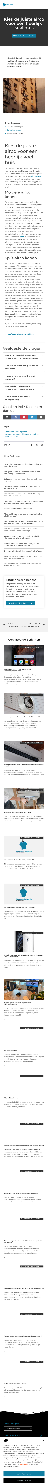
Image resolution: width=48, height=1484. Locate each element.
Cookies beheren (24, 1480)
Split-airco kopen (14, 130)
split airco (14, 437)
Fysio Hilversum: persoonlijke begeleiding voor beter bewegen (24, 465)
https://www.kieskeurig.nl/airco (19, 334)
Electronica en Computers (24, 35)
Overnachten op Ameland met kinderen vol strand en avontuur (22, 565)
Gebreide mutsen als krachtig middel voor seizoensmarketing (22, 487)
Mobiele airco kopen (15, 127)
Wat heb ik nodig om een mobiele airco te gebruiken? (24, 388)
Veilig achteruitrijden (11, 1098)
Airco (7, 434)
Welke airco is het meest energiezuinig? (24, 398)
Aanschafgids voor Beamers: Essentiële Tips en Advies (22, 717)
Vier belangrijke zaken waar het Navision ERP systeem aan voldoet (23, 1241)
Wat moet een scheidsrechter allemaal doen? (19, 907)
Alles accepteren (24, 1474)
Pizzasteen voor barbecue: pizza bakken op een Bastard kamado (22, 495)
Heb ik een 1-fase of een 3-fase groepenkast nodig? (21, 1193)
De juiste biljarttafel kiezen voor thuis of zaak (23, 551)
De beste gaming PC (11, 1050)
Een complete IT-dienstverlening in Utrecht (19, 860)
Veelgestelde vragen (15, 133)
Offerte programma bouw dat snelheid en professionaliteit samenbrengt (22, 530)
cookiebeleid (23, 1464)
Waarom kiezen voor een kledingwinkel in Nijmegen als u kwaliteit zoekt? (22, 537)
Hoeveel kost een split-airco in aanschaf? (24, 377)
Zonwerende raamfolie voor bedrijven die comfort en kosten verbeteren (21, 544)
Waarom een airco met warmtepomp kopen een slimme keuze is (23, 765)
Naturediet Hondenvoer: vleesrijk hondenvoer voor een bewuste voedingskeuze (23, 502)
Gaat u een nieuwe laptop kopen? (15, 1384)
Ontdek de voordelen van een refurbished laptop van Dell (24, 1288)
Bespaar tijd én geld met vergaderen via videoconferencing (17, 1003)
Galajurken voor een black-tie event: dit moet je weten (23, 480)
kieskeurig (26, 434)
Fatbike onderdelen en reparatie (18, 509)
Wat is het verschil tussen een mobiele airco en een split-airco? (24, 357)
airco (22, 237)
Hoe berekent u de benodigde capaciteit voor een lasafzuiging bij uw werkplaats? (23, 522)
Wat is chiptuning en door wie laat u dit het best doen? (23, 1336)
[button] (43, 1441)
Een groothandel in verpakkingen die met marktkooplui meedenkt (22, 473)
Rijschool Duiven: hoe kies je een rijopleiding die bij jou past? (23, 515)
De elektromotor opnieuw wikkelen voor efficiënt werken (24, 1145)
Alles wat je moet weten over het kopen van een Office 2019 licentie (23, 557)
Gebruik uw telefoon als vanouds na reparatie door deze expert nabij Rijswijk (23, 955)
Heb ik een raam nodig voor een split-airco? (24, 367)
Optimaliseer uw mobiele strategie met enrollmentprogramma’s (17, 670)
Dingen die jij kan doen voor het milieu (17, 812)
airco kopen (36, 176)
